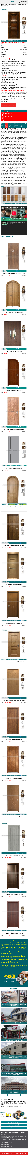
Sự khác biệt (21, 125)
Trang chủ (2, 124)
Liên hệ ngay (25, 125)
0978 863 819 (8, 113)
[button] (26, 9)
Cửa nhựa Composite (8, 4)
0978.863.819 (24, 1)
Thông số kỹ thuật (10, 125)
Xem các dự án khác (14, 1095)
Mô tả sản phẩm (6, 125)
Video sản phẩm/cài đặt (16, 125)
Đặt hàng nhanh (9, 105)
